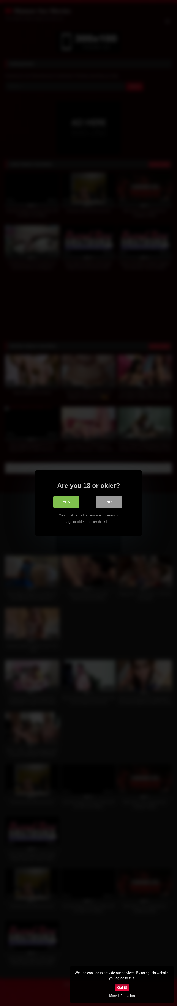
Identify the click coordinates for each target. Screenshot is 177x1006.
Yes (66, 502)
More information (122, 996)
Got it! (122, 987)
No (109, 502)
